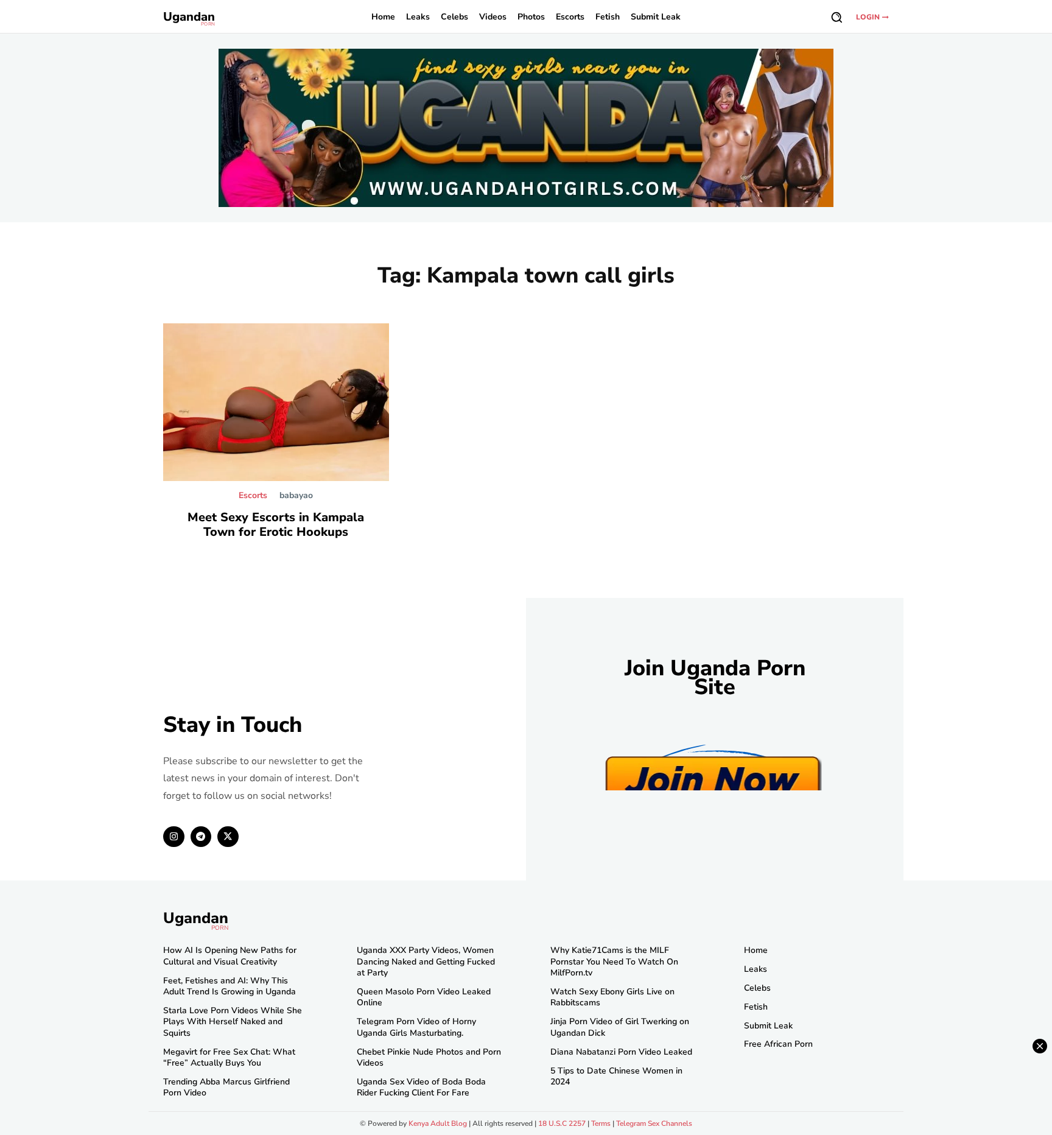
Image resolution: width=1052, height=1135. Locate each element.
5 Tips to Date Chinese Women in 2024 (616, 1076)
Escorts (253, 495)
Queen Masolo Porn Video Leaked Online (424, 997)
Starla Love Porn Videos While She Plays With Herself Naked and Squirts (232, 1021)
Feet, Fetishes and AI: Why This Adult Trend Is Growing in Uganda (229, 986)
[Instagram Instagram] (173, 837)
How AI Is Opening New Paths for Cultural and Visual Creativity (229, 955)
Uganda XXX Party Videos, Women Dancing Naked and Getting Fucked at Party (426, 961)
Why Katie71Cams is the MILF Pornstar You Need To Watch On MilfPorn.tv (614, 961)
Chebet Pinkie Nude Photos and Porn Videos (429, 1057)
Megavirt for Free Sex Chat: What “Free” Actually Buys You (229, 1057)
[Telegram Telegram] (201, 837)
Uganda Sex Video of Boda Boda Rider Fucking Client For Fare (421, 1087)
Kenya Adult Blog (438, 1123)
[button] (836, 17)
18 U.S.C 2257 (562, 1123)
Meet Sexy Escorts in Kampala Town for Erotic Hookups (276, 524)
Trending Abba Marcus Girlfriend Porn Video (226, 1087)
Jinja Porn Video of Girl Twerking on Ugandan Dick (619, 1027)
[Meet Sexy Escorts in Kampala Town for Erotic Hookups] (276, 402)
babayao (296, 495)
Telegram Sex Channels (654, 1123)
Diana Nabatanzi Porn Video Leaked (621, 1052)
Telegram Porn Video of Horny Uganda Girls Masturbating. (416, 1027)
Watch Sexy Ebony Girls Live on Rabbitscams (612, 997)
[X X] (228, 837)
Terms (601, 1123)
